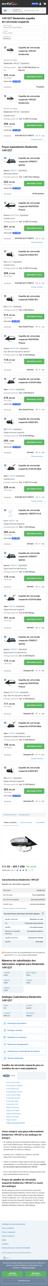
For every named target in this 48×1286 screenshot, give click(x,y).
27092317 (14, 171)
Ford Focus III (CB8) (13, 1095)
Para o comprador (8, 1232)
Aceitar (12, 1274)
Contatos (5, 1244)
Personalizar (24, 1281)
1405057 (29, 981)
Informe (15, 955)
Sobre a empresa (8, 1236)
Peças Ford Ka (11, 1120)
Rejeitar (35, 1274)
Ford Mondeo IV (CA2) (14, 1092)
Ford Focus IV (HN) (13, 1082)
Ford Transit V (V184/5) (14, 1086)
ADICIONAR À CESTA (34, 77)
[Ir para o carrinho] (44, 3)
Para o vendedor (8, 1228)
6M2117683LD (31, 974)
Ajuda (4, 1240)
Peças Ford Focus (12, 1107)
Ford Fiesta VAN (12, 1101)
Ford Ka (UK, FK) (12, 1104)
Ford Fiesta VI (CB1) (13, 1098)
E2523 (9, 262)
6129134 (11, 389)
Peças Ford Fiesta (12, 1117)
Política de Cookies (28, 1268)
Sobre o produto (26, 822)
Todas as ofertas (10, 822)
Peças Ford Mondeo (13, 1114)
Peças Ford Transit (12, 1110)
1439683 (7, 974)
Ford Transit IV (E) (12, 1089)
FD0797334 (14, 215)
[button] (35, 4)
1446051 (7, 989)
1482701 (11, 521)
